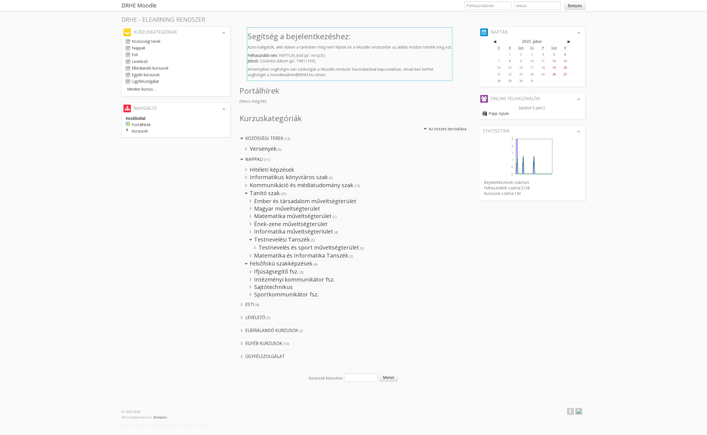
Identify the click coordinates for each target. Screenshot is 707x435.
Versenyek (263, 148)
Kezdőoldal (135, 118)
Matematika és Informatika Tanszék (301, 255)
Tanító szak (265, 193)
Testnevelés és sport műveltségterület (308, 247)
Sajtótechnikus (273, 287)
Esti (249, 304)
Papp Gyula (499, 113)
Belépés (575, 5)
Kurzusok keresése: (326, 378)
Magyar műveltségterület (287, 208)
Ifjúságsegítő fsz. (276, 271)
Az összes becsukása (447, 128)
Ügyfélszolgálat (265, 356)
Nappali (254, 159)
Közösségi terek (264, 138)
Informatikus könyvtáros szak (289, 177)
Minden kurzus (140, 89)
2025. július (532, 41)
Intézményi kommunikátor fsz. (294, 279)
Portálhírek (141, 124)
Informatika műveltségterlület (293, 231)
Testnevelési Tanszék (282, 239)
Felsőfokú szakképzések (281, 263)
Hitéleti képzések (272, 169)
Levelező (255, 317)
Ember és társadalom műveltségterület (305, 201)
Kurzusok (139, 131)
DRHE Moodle (139, 5)
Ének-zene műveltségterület (291, 224)
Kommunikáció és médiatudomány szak (301, 185)
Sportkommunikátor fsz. (286, 294)
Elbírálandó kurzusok (271, 330)
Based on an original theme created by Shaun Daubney (157, 425)
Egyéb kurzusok (263, 343)
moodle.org (203, 425)
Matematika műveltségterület (293, 216)
